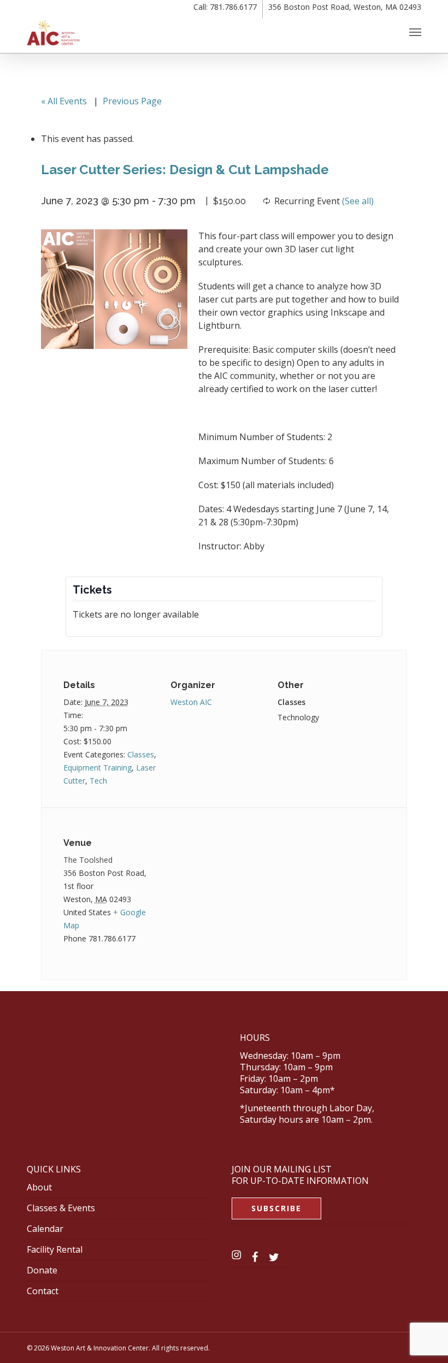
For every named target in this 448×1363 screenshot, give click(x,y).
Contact (42, 1291)
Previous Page (132, 101)
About (39, 1187)
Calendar (45, 1229)
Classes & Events (61, 1208)
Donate (42, 1270)
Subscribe (276, 1208)
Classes (140, 754)
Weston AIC (191, 702)
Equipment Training (97, 767)
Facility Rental (54, 1249)
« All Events (64, 101)
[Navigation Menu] (415, 31)
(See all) (358, 201)
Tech (98, 780)
